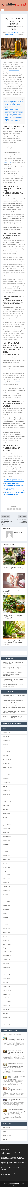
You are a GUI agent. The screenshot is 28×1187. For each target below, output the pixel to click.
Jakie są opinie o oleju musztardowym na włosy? (13, 118)
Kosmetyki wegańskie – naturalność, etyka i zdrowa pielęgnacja (13, 701)
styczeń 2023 (6, 867)
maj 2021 (5, 925)
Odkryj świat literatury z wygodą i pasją (14, 1100)
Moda (4, 1131)
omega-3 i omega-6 (14, 70)
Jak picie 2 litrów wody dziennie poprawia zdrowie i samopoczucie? (16, 1078)
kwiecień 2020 (6, 975)
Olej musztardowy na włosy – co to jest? (14, 101)
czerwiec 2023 (6, 848)
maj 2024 (5, 809)
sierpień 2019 (6, 1005)
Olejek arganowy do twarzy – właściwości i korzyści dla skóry (16, 1110)
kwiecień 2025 (6, 790)
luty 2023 (5, 863)
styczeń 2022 (6, 898)
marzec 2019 (6, 1021)
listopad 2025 (6, 763)
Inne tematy (6, 1127)
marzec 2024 (6, 813)
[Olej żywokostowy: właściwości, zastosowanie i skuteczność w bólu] (14, 556)
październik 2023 (7, 832)
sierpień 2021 (6, 913)
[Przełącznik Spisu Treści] (21, 99)
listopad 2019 (6, 994)
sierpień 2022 (6, 878)
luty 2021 (5, 936)
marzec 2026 (6, 752)
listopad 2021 (6, 905)
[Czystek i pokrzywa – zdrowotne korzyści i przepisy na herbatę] (14, 604)
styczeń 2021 (6, 940)
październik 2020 (7, 951)
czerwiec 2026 (6, 740)
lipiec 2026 (6, 736)
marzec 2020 (6, 978)
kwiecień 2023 (6, 855)
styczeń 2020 (6, 986)
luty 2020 (5, 982)
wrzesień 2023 (6, 836)
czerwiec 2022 (6, 886)
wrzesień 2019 (6, 1002)
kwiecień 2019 (6, 1017)
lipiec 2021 (6, 917)
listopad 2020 (6, 948)
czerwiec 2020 (6, 967)
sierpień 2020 (6, 959)
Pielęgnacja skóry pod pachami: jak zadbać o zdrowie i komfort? (12, 668)
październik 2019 (7, 998)
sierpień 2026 (6, 732)
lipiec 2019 (6, 1009)
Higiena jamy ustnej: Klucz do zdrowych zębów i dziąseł (14, 696)
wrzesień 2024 (6, 805)
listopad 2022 (6, 871)
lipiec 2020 (6, 963)
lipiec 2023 (6, 844)
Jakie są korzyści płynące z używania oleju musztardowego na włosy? (13, 103)
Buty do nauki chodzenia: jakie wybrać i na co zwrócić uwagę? (13, 1152)
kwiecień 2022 (6, 890)
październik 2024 (7, 801)
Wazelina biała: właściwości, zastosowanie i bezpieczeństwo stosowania (15, 1065)
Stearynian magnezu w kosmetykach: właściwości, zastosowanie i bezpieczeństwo (13, 1157)
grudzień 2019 (7, 990)
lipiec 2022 (6, 882)
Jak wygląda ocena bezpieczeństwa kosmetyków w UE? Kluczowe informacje (14, 717)
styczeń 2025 (6, 798)
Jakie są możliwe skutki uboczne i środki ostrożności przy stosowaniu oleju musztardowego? (14, 114)
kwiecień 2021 (6, 928)
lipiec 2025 (6, 778)
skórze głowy (7, 162)
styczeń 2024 (6, 821)
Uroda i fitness (9, 34)
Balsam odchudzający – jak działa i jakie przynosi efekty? (12, 1173)
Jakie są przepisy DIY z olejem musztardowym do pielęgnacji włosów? (14, 110)
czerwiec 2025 (6, 782)
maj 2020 (5, 971)
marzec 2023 (6, 859)
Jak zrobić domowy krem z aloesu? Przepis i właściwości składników (13, 641)
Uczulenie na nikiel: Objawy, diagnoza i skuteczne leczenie (13, 662)
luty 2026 (5, 755)
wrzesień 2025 (6, 771)
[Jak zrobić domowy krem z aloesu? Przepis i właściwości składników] (14, 630)
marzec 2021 (6, 932)
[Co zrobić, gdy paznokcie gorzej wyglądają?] (14, 580)
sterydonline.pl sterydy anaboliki (12, 1034)
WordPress (17, 1185)
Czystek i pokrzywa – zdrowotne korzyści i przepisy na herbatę (12, 616)
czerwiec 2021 (6, 921)
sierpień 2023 (6, 840)
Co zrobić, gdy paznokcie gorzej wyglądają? (12, 590)
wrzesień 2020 (6, 955)
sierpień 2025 (6, 775)
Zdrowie (5, 1139)
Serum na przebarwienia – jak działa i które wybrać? (13, 1168)
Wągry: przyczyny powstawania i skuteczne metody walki (15, 1089)
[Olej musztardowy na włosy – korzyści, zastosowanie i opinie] (14, 48)
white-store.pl (14, 32)
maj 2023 (5, 852)
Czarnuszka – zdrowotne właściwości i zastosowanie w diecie (16, 1052)
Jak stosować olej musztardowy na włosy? (13, 106)
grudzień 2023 (7, 825)
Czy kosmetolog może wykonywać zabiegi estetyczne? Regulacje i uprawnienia (12, 674)
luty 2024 (5, 817)
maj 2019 (5, 1013)
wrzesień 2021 (6, 909)
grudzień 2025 (7, 759)
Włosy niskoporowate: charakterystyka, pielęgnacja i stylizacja (14, 711)
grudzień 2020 (7, 944)
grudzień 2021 (7, 902)
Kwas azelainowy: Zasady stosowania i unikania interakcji (13, 680)
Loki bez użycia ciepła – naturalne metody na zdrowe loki (13, 1163)
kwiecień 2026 (6, 748)
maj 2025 (5, 786)
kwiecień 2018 (6, 1025)
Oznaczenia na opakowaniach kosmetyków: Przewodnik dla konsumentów (16, 1039)
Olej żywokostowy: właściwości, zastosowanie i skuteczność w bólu (13, 568)
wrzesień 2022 (6, 875)
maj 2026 (5, 744)
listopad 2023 (6, 828)
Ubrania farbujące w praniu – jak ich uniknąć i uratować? (13, 685)
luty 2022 (5, 894)
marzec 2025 (6, 794)
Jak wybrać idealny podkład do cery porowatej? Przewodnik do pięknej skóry (14, 706)
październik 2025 (7, 767)
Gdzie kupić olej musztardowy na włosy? (12, 121)
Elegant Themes (19, 1183)
